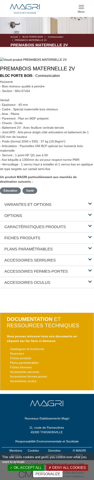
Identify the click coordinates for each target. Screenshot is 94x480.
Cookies (33, 450)
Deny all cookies (68, 468)
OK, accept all (27, 468)
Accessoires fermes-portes (28, 376)
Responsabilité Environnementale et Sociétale (47, 441)
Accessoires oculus (23, 381)
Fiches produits (20, 358)
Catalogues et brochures (27, 349)
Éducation (10, 190)
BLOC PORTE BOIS (33, 37)
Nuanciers (17, 353)
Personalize (47, 474)
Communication (55, 37)
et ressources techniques (43, 322)
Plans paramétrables (24, 362)
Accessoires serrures (24, 372)
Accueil (14, 37)
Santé (30, 190)
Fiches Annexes (21, 367)
